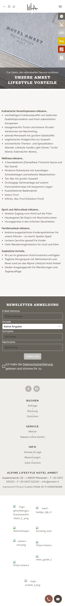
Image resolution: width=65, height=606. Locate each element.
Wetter (32, 431)
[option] (32, 51)
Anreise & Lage (32, 452)
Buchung (32, 411)
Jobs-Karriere (32, 462)
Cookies (29, 486)
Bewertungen (33, 457)
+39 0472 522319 (29, 481)
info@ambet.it (50, 481)
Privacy (19, 486)
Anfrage (32, 405)
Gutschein (32, 416)
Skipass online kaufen (32, 436)
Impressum (8, 486)
